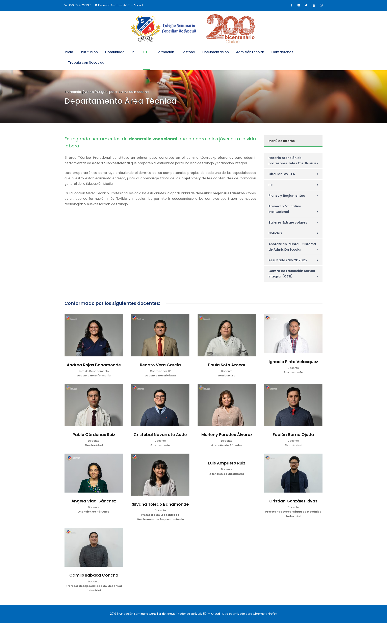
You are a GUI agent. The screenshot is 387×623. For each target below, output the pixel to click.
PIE (134, 52)
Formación (165, 52)
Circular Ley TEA (281, 174)
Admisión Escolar (250, 52)
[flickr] (299, 5)
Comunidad (115, 52)
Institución (89, 52)
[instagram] (321, 5)
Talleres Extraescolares (287, 222)
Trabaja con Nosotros (86, 62)
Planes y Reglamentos (286, 195)
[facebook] (291, 5)
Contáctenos (282, 52)
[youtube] (314, 5)
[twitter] (306, 5)
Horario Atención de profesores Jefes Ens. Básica (292, 160)
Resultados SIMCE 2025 (287, 260)
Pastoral (188, 52)
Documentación (215, 52)
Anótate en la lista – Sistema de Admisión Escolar (292, 247)
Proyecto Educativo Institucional (284, 209)
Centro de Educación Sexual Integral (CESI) (291, 274)
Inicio (68, 52)
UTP (146, 52)
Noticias (275, 233)
